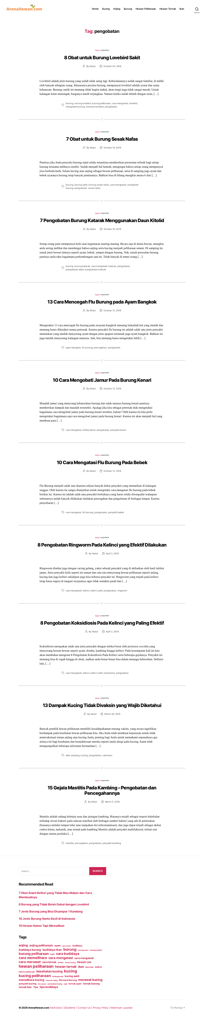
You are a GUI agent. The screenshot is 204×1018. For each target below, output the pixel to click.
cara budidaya (67, 954)
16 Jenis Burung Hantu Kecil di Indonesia (47, 918)
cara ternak (49, 962)
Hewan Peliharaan (146, 8)
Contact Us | (85, 1007)
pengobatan (111, 106)
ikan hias (89, 967)
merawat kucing (90, 980)
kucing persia (57, 976)
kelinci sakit (96, 590)
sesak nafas (94, 188)
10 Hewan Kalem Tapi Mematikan (41, 925)
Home (95, 8)
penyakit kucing (27, 983)
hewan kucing (70, 962)
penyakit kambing (112, 843)
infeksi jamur (89, 430)
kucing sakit (72, 976)
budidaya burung (30, 949)
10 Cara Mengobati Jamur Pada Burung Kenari (102, 380)
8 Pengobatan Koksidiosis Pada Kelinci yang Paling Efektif (102, 623)
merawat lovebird (95, 106)
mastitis (70, 843)
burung (69, 103)
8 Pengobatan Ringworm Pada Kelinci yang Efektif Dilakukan (101, 545)
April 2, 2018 (112, 553)
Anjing (116, 8)
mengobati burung (75, 106)
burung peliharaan (101, 103)
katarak (112, 266)
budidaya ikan (52, 949)
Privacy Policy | (101, 1007)
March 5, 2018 (112, 801)
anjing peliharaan (41, 945)
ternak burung (91, 983)
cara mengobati (120, 103)
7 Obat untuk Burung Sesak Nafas (102, 139)
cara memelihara (33, 958)
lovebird (133, 103)
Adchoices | (57, 1007)
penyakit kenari (118, 430)
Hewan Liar (84, 962)
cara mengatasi (73, 430)
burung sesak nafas (99, 184)
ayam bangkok (73, 347)
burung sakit (80, 184)
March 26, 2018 (112, 714)
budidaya (77, 945)
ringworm (122, 590)
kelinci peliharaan (27, 972)
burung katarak (82, 266)
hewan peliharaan (36, 966)
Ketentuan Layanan (121, 1007)
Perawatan (42, 984)
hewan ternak (66, 967)
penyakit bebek (116, 512)
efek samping (73, 755)
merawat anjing (51, 980)
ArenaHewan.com (38, 1007)
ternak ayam (75, 983)
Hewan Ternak (167, 8)
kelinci (86, 590)
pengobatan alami (75, 269)
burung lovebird (82, 103)
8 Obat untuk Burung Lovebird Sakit (102, 57)
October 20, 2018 (112, 66)
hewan (61, 962)
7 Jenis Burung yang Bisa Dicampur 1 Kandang (50, 911)
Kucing (106, 8)
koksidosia (109, 673)
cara (52, 954)
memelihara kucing (31, 980)
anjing (23, 945)
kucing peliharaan (35, 975)
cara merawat (30, 962)
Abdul (92, 66)
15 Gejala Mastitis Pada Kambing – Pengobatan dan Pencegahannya (102, 790)
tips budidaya (49, 987)
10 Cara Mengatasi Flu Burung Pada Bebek (102, 462)
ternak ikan (25, 987)
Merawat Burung (68, 980)
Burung (128, 8)
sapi (65, 984)
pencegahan (100, 347)
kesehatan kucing (49, 971)
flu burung (87, 347)
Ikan (181, 8)
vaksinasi (107, 755)
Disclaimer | (71, 1007)
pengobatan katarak (95, 269)
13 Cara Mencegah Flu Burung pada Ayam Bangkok (101, 302)
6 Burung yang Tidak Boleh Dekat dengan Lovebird (54, 904)
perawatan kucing (55, 984)
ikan (81, 966)
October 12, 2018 (112, 310)
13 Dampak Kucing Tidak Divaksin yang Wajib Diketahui (102, 705)
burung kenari (83, 950)
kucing (84, 755)
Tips (35, 987)
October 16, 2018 (112, 147)
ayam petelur (66, 946)
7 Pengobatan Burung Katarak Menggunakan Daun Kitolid (102, 220)
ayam (57, 945)
